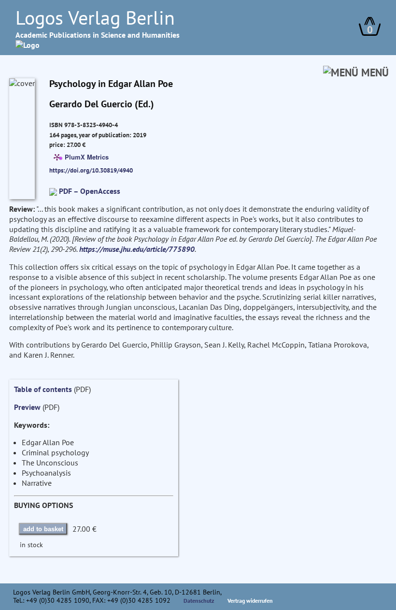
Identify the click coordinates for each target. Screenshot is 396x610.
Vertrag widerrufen (250, 600)
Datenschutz (199, 600)
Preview (27, 407)
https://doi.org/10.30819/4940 (91, 170)
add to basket (43, 529)
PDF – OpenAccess (89, 191)
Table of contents (43, 389)
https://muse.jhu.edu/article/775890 (137, 249)
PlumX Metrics (87, 156)
